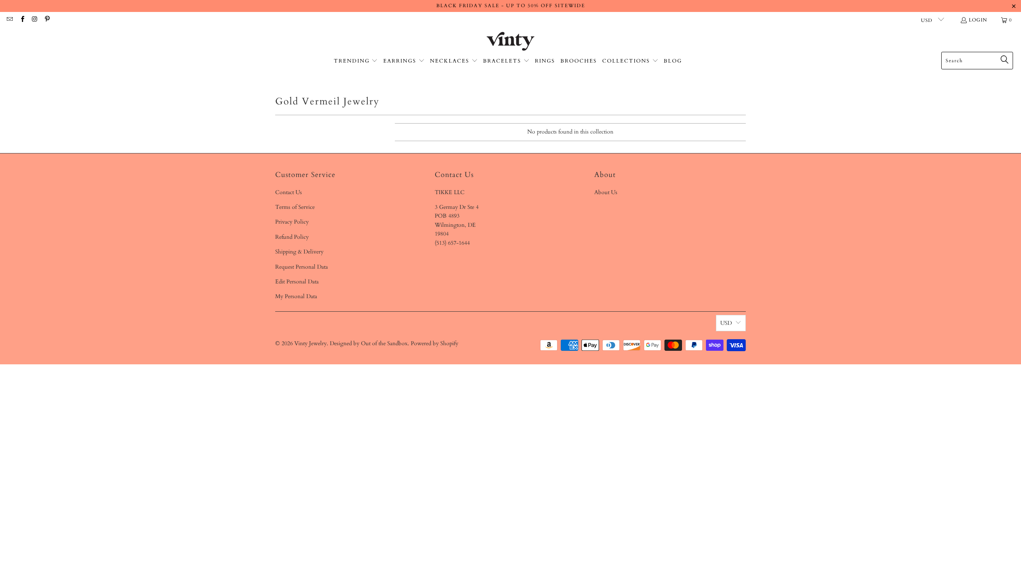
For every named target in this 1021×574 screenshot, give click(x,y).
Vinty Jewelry (310, 343)
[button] (356, 61)
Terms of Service (295, 207)
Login (978, 20)
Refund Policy (292, 237)
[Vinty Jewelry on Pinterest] (46, 20)
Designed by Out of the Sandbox (369, 343)
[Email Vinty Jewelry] (9, 20)
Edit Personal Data (297, 281)
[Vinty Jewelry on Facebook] (21, 20)
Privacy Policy (292, 222)
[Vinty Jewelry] (510, 42)
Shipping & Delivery (299, 252)
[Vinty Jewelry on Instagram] (34, 20)
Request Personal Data (301, 267)
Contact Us (288, 192)
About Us (605, 192)
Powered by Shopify (434, 343)
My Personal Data (296, 296)
